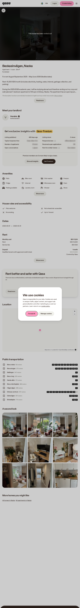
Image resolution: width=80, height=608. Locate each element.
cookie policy (45, 306)
